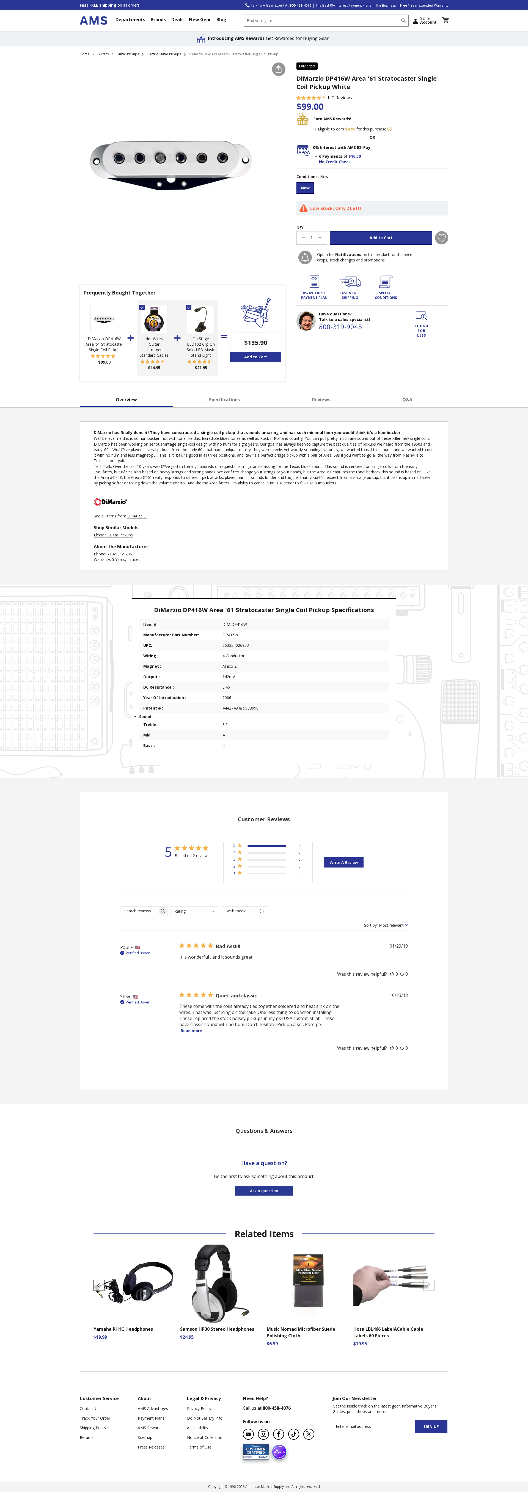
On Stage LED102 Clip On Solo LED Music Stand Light (201, 347)
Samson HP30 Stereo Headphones (217, 1329)
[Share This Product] (278, 69)
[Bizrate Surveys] (261, 1456)
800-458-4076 (277, 1408)
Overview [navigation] (126, 400)
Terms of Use (199, 1447)
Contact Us (90, 1408)
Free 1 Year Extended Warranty (424, 5)
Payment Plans (151, 1418)
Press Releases (151, 1447)
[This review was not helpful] (402, 974)
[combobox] (326, 21)
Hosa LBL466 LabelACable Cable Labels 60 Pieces (388, 1332)
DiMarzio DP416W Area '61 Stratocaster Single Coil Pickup (104, 344)
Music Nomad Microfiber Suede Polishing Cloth (301, 1332)
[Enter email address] (379, 1426)
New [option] (305, 187)
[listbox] (372, 188)
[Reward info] (389, 129)
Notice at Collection (204, 1437)
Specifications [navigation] (224, 400)
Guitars (103, 54)
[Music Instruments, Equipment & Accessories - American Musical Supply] (93, 20)
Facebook (278, 1434)
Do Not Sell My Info (204, 1418)
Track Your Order (95, 1418)
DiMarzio (307, 66)
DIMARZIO (137, 516)
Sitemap (145, 1437)
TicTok (293, 1434)
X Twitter (308, 1434)
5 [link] (324, 97)
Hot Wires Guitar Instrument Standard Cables (154, 347)
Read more (191, 1030)
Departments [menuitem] (130, 20)
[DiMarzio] (110, 510)
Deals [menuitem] (177, 20)
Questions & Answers (264, 1130)
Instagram (263, 1434)
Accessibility (197, 1427)
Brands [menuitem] (158, 20)
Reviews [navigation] (321, 400)
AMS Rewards (150, 1427)
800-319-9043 (340, 326)
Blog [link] (221, 20)
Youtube (248, 1434)
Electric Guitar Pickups (164, 54)
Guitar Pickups (128, 54)
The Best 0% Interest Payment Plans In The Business (356, 5)
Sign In (428, 20)
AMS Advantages (153, 1408)
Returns (87, 1437)
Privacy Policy (199, 1408)
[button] (445, 20)
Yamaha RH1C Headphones (123, 1329)
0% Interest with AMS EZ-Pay (341, 147)
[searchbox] (139, 911)
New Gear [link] (200, 20)
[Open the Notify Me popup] (305, 257)
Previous (99, 1285)
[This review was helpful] (392, 974)
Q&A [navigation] (407, 400)
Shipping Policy (93, 1427)
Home (84, 54)
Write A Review (344, 862)
